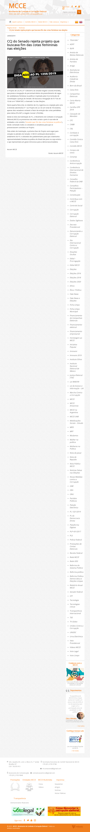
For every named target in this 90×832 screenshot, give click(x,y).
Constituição (75, 195)
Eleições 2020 (75, 281)
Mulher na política (74, 440)
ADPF (72, 44)
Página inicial (11, 28)
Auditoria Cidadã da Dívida (74, 79)
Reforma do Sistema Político (76, 566)
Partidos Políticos (73, 499)
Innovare (73, 351)
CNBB (72, 124)
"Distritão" (74, 40)
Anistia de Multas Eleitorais (76, 53)
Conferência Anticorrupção (76, 162)
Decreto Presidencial (75, 225)
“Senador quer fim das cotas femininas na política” (43, 122)
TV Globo (73, 621)
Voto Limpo (74, 655)
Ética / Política (75, 290)
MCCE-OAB (74, 416)
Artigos (57, 787)
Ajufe (72, 48)
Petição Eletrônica (74, 506)
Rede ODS (74, 561)
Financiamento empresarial (76, 332)
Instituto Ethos (76, 359)
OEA (71, 490)
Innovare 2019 (75, 355)
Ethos (72, 286)
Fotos (41, 784)
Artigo (72, 66)
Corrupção (74, 209)
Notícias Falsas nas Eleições (76, 471)
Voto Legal (74, 651)
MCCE (17, 5)
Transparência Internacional (76, 612)
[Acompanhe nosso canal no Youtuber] (79, 6)
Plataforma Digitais (74, 526)
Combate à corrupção (74, 134)
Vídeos (41, 787)
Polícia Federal (76, 540)
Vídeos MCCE (75, 647)
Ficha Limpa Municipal (74, 310)
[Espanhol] (76, 23)
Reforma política (76, 572)
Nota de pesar (75, 453)
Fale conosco (54, 22)
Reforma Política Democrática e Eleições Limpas (76, 578)
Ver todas (75, 751)
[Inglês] (80, 23)
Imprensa (64, 22)
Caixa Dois (74, 90)
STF (71, 596)
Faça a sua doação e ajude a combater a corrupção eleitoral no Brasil (75, 683)
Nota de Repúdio (73, 458)
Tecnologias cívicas (75, 605)
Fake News (74, 294)
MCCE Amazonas (74, 404)
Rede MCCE (42, 22)
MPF (71, 431)
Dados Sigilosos (76, 220)
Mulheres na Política (75, 447)
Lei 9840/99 (74, 382)
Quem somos (17, 22)
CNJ (71, 128)
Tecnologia (74, 600)
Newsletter (59, 784)
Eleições (73, 269)
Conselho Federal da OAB (76, 180)
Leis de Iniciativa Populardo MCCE (75, 747)
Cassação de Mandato (75, 115)
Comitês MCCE (30, 22)
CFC (71, 120)
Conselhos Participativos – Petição (76, 188)
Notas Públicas (60, 793)
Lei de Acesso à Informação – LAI (76, 387)
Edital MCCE (74, 265)
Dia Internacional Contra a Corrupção (75, 244)
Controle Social (76, 205)
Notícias (22, 28)
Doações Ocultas (73, 253)
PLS (71, 535)
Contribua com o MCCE (76, 200)
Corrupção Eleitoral (74, 215)
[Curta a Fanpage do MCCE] (72, 6)
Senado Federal (76, 592)
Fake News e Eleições (75, 299)
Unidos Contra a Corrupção (76, 627)
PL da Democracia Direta (75, 518)
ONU (72, 494)
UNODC (73, 632)
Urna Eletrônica (76, 636)
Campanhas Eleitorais (75, 95)
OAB (71, 486)
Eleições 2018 (75, 277)
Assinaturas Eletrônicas (74, 71)
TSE (71, 617)
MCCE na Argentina (74, 411)
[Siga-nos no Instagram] (63, 8)
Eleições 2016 (75, 273)
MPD (72, 427)
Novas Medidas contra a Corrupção (76, 479)
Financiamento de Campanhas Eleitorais (76, 318)
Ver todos (81, 726)
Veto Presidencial (75, 641)
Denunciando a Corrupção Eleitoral (76, 233)
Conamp (73, 157)
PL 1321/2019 (75, 511)
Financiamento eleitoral (76, 325)
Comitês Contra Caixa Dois (76, 140)
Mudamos (74, 435)
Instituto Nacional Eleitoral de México (74, 367)
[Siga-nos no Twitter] (75, 6)
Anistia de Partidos (74, 60)
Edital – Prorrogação (75, 259)
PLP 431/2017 (75, 531)
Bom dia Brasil (76, 85)
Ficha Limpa (74, 305)
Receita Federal (76, 553)
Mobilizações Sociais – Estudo (76, 421)
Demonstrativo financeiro (19, 803)
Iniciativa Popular (73, 345)
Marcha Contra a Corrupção (76, 393)
